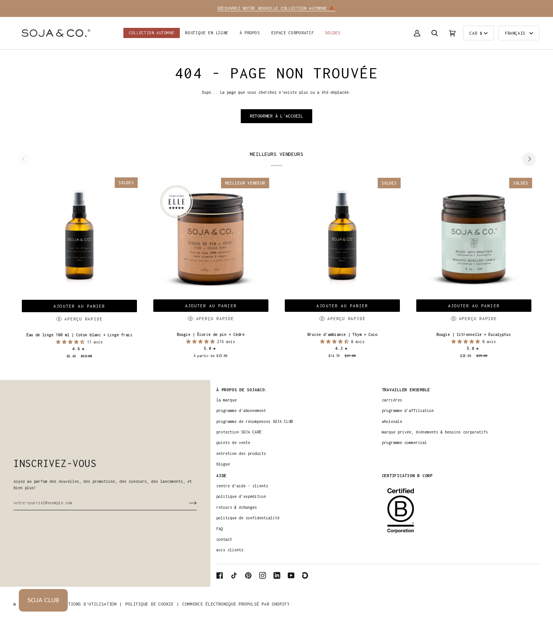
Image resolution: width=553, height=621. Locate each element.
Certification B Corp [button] (407, 475)
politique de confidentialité (248, 518)
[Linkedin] (276, 575)
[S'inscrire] (187, 503)
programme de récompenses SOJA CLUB (254, 421)
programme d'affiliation (408, 410)
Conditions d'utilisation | (88, 603)
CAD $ (475, 33)
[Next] (529, 159)
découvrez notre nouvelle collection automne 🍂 (276, 8)
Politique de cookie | (152, 603)
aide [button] (221, 475)
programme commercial (404, 442)
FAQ (219, 528)
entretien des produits (241, 453)
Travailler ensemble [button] (406, 389)
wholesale (392, 421)
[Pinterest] (248, 575)
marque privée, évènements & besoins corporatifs (435, 432)
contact (224, 539)
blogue (223, 464)
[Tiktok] (234, 575)
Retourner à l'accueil (276, 115)
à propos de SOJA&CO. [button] (241, 389)
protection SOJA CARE (238, 432)
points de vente (233, 442)
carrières (392, 400)
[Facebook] (219, 575)
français (516, 33)
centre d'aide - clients (242, 486)
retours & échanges (236, 507)
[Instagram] (262, 575)
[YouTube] (291, 575)
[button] (207, 33)
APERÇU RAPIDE (83, 318)
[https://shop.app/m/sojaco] (305, 575)
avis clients (229, 550)
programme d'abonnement (241, 410)
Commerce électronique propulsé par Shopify (235, 603)
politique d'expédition (241, 496)
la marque (226, 400)
